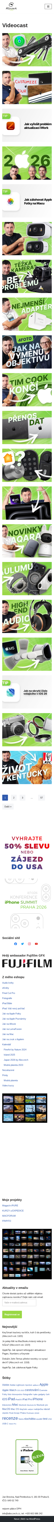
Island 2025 (9, 1054)
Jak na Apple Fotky (11, 1013)
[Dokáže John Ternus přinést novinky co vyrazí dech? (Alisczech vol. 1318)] (27, 163)
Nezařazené (8, 1070)
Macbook (22, 1405)
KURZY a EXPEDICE (13, 1210)
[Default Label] (15, 943)
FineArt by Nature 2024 (15, 1049)
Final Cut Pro (8, 993)
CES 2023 (20, 1390)
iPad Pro (27, 1399)
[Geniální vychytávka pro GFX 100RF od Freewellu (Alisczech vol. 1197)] (27, 729)
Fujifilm (35, 1394)
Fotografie (7, 998)
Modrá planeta (11, 1080)
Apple (43, 1384)
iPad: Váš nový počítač (13, 1008)
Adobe (5, 1384)
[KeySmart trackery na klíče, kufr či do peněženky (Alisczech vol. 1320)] (27, 49)
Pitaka (23, 1413)
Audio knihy (8, 982)
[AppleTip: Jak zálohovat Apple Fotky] (27, 200)
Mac (15, 1404)
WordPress (34, 1519)
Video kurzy (8, 1085)
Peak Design (14, 1413)
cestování (32, 1390)
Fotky (4, 1394)
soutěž (39, 1419)
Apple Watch (9, 1390)
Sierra (21, 1419)
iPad (11, 1399)
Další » (7, 806)
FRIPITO (6, 1221)
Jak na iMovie (9, 1024)
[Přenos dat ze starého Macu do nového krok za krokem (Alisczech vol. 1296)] (27, 427)
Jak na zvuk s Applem (13, 1039)
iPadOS (18, 1400)
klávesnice (7, 1405)
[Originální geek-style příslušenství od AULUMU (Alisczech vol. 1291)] (27, 578)
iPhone (38, 1399)
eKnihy (5, 988)
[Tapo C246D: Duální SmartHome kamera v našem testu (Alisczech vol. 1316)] (27, 238)
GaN (48, 1394)
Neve (16, 1519)
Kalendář (6, 1044)
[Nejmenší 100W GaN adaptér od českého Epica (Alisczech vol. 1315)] (27, 314)
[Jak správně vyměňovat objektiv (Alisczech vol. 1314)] (27, 352)
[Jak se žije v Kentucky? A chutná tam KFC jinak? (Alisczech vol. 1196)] (27, 767)
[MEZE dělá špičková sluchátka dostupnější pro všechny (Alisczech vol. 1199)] (27, 616)
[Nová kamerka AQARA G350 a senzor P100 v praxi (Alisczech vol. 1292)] (27, 540)
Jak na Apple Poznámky (14, 1018)
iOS (4, 1399)
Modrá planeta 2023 (13, 1065)
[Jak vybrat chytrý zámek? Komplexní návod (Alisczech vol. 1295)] (27, 465)
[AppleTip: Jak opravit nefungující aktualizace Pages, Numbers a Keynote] (27, 125)
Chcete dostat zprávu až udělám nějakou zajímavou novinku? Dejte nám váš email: (22, 1295)
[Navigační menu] (48, 6)
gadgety (41, 1394)
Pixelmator (30, 1413)
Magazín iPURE (10, 1205)
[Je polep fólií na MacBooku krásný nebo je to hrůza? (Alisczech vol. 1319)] (27, 87)
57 (41, 797)
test (45, 1418)
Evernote (43, 1390)
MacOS (6, 1409)
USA (50, 1419)
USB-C (5, 1424)
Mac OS (15, 1409)
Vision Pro (12, 1424)
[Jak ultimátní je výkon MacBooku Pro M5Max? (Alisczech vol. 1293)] (27, 503)
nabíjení (30, 1409)
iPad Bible (7, 1003)
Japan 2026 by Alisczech (16, 1060)
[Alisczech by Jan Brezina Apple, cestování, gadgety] (11, 6)
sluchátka (30, 1418)
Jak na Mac (8, 1034)
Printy (5, 1075)
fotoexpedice (17, 1394)
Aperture (28, 1385)
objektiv (5, 1413)
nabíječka (38, 1409)
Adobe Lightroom (17, 1385)
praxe (37, 1413)
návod (47, 1409)
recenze (10, 1418)
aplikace (36, 1385)
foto (9, 1394)
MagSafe (23, 1409)
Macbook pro (42, 1405)
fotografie (27, 1394)
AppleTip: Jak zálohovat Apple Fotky (20, 1367)
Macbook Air (31, 1405)
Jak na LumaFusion (12, 1029)
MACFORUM (9, 1215)
